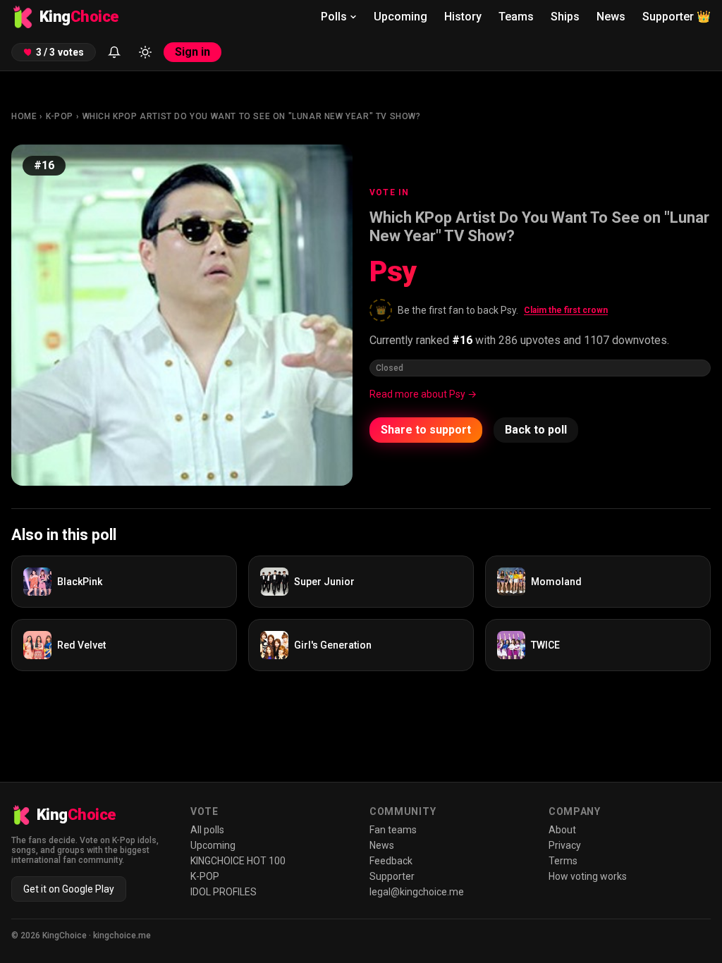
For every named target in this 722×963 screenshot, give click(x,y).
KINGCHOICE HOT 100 (238, 860)
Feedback (390, 860)
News (610, 16)
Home (24, 116)
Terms (563, 860)
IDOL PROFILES (223, 891)
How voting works (588, 876)
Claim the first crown (566, 310)
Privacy (565, 845)
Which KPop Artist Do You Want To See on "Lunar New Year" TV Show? (251, 116)
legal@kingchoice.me (416, 891)
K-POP (59, 116)
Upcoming (400, 16)
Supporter (676, 16)
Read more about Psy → (423, 394)
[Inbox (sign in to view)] (114, 52)
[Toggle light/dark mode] (145, 52)
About (562, 829)
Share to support (426, 429)
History (463, 16)
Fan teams (393, 829)
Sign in (192, 52)
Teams (516, 16)
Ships (565, 16)
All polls (207, 829)
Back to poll (536, 429)
